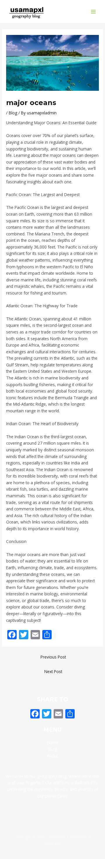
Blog (13, 113)
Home (52, 742)
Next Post (53, 671)
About (52, 755)
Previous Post (53, 657)
